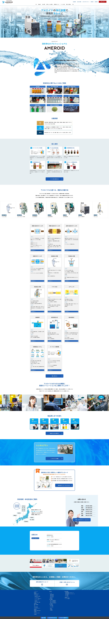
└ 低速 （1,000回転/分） (52, 600)
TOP (36, 4)
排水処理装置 (66, 591)
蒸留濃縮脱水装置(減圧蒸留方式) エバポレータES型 (57, 216)
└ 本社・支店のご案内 (37, 602)
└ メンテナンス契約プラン (37, 598)
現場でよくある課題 (49, 4)
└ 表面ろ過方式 (51, 595)
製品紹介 (39, 4)
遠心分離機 (50, 599)
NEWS (52, 536)
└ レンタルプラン (36, 597)
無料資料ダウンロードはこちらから (64, 485)
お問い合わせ (103, 1)
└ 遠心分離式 (51, 605)
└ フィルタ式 (66, 596)
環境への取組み (68, 4)
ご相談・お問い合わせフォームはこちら (82, 519)
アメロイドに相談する (63, 617)
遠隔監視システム (56, 4)
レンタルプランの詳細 (54, 458)
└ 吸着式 (50, 608)
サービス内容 (63, 4)
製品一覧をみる (54, 376)
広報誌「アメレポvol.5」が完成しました (53, 539)
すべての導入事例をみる (54, 179)
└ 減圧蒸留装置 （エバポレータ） (69, 592)
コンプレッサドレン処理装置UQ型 (10, 216)
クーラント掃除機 (67, 598)
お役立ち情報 (79, 1)
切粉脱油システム (67, 597)
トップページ (36, 591)
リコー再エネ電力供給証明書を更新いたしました (54, 544)
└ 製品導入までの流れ (37, 596)
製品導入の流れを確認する (54, 433)
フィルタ (50, 593)
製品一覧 (43, 617)
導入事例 (43, 4)
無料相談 (96, 1)
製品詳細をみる (33, 250)
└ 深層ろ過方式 (51, 594)
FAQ (73, 4)
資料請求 (92, 1)
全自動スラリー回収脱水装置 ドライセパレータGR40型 (72, 216)
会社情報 (74, 1)
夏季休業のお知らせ (50, 535)
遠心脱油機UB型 (83, 216)
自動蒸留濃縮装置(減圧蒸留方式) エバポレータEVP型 (41, 216)
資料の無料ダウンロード (42, 582)
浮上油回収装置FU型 (23, 216)
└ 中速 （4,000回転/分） (52, 601)
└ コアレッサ (51, 607)
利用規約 (35, 611)
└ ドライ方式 (51, 606)
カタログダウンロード (86, 1)
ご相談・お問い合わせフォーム (67, 582)
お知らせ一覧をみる (34, 538)
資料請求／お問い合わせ (37, 610)
